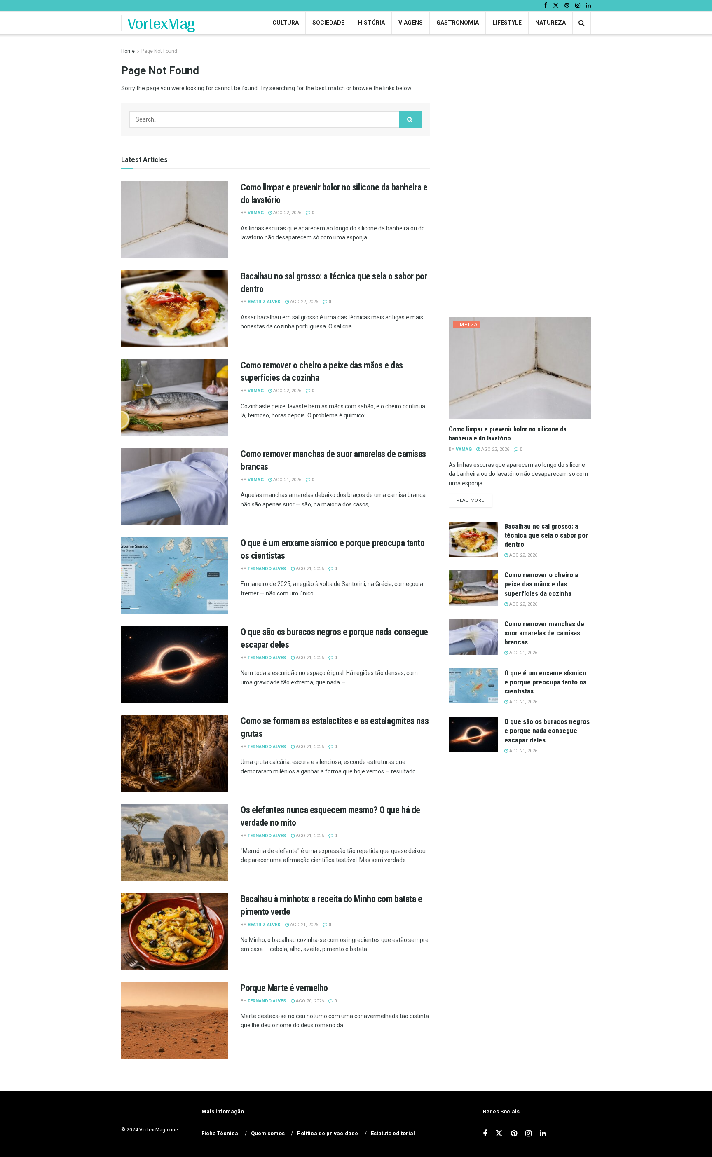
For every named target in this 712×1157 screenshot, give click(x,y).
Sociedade (328, 22)
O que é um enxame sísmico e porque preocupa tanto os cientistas (545, 682)
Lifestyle (507, 22)
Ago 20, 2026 (309, 1001)
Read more (474, 500)
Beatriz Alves (264, 301)
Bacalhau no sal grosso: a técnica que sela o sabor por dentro (546, 535)
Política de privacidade (327, 1133)
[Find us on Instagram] (577, 6)
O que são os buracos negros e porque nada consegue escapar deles (547, 730)
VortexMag (161, 23)
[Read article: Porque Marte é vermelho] (174, 1020)
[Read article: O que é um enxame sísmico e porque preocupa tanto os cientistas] (174, 575)
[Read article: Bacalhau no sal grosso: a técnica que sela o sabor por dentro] (174, 308)
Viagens (410, 22)
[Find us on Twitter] (556, 6)
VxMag (256, 212)
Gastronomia (457, 22)
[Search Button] (581, 23)
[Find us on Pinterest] (566, 6)
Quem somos (268, 1133)
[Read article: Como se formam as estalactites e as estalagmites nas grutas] (174, 753)
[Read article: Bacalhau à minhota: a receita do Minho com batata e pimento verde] (174, 931)
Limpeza (466, 324)
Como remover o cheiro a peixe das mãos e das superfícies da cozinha (541, 584)
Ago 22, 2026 (286, 212)
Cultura (285, 22)
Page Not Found (159, 51)
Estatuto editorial (393, 1133)
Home (128, 51)
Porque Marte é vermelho (284, 988)
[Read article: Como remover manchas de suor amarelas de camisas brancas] (174, 486)
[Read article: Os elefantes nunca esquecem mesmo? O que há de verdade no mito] (174, 842)
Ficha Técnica (219, 1133)
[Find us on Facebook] (545, 6)
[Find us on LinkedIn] (588, 6)
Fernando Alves (267, 568)
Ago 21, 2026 (286, 479)
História (371, 22)
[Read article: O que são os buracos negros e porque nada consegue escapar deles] (174, 664)
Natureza (550, 22)
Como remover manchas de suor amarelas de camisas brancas (544, 633)
